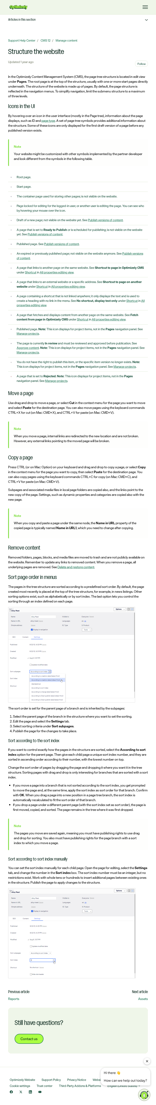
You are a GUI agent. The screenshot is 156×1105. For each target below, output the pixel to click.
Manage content (66, 40)
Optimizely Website (22, 1079)
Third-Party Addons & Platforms (80, 1085)
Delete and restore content (75, 567)
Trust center (44, 1085)
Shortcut (30, 272)
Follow (142, 63)
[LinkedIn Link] (30, 1092)
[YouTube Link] (40, 1092)
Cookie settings (20, 1085)
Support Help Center (21, 40)
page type (48, 120)
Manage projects (28, 333)
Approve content (28, 347)
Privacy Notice (76, 1079)
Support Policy (51, 1079)
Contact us (29, 1039)
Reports (13, 998)
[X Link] (21, 1092)
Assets (143, 998)
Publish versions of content (105, 220)
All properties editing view (57, 272)
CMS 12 (45, 40)
